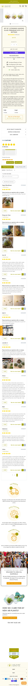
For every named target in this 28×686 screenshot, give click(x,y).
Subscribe (14, 351)
